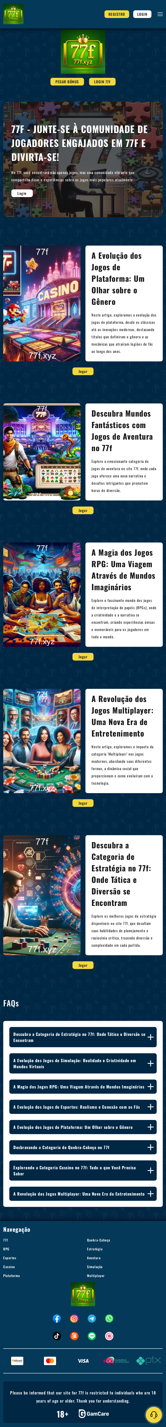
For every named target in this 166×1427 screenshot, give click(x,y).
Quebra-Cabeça (98, 1240)
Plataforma (11, 1275)
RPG (6, 1249)
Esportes (9, 1257)
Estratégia (95, 1249)
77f (5, 1240)
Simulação (95, 1266)
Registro (117, 14)
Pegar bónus (67, 81)
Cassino (9, 1266)
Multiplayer (96, 1275)
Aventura (94, 1257)
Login (142, 14)
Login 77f (102, 81)
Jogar (83, 371)
